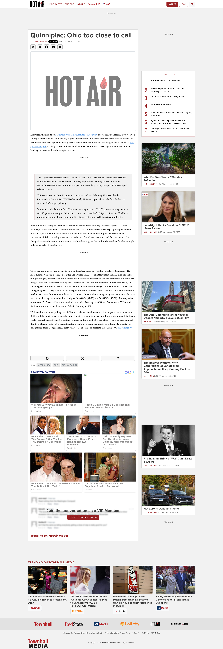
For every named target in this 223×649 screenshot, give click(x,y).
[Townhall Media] (38, 643)
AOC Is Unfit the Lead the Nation (165, 80)
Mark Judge (149, 321)
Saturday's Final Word (160, 104)
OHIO (56, 365)
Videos (69, 4)
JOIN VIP (172, 4)
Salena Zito (149, 376)
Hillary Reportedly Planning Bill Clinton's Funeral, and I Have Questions (174, 599)
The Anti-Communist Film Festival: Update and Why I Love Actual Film (166, 316)
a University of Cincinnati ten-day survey (76, 134)
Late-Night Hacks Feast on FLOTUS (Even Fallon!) (166, 227)
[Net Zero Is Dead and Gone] (168, 490)
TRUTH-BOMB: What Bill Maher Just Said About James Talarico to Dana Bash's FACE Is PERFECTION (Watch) (88, 601)
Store (81, 4)
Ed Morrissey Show (78, 633)
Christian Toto (150, 232)
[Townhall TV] (94, 4)
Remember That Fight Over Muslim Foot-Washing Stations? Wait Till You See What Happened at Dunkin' (132, 601)
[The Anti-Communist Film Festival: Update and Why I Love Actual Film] (168, 296)
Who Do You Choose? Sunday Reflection (163, 178)
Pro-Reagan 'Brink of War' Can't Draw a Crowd (168, 460)
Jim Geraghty (125, 327)
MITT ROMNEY (44, 365)
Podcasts (55, 4)
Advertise (100, 633)
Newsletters (90, 633)
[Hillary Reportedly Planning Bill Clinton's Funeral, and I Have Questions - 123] (175, 580)
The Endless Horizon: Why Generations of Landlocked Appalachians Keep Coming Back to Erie (167, 367)
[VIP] (107, 4)
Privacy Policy (125, 633)
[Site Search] (192, 4)
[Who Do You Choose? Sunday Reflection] (168, 158)
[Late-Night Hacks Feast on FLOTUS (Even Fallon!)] (168, 206)
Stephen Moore (150, 512)
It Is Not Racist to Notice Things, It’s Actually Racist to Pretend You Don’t (47, 599)
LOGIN (183, 4)
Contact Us (135, 633)
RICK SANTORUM (69, 365)
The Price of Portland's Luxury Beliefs (167, 96)
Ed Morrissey (39, 42)
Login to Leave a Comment (83, 517)
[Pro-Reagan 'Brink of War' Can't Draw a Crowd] (168, 440)
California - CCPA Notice (151, 633)
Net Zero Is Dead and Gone (161, 508)
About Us (66, 633)
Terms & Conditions (112, 633)
